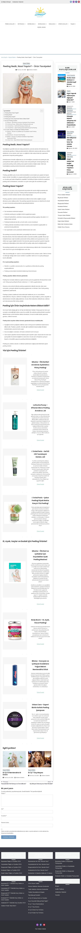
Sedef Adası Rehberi (63, 209)
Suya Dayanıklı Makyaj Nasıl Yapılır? (38, 901)
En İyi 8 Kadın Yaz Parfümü (35, 913)
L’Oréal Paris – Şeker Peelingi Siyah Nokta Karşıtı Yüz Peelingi (22, 127)
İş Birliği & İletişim (6, 2)
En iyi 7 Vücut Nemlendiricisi (36, 904)
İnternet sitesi (5, 822)
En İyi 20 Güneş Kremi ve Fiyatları (37, 898)
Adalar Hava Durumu (63, 227)
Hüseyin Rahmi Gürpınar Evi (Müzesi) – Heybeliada (71, 120)
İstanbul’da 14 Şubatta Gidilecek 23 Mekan (40, 873)
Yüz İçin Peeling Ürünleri (11, 120)
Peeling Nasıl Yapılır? (10, 116)
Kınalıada (52, 24)
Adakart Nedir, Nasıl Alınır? (8, 905)
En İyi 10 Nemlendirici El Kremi (12, 773)
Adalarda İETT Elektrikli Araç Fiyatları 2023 (13, 903)
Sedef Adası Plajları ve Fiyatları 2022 (11, 873)
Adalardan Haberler (17, 2)
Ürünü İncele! (40, 390)
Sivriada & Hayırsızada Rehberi (66, 218)
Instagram (74, 2)
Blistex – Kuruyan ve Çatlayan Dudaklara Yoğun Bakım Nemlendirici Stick (20, 137)
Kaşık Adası (70, 156)
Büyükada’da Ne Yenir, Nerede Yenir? (38, 861)
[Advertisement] (40, 42)
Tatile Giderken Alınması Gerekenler (38, 889)
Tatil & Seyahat (71, 75)
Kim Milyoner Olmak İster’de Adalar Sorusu (71, 142)
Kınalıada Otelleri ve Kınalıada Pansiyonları (67, 876)
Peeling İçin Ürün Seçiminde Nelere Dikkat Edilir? (17, 118)
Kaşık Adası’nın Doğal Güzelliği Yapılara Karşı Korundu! (70, 165)
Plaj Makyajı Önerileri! (34, 895)
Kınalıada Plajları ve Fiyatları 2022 (10, 870)
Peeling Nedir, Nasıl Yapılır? (12, 113)
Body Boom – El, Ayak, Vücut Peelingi (16, 134)
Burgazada (42, 24)
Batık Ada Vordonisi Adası (65, 224)
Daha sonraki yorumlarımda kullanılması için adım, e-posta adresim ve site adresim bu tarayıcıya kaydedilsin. (24, 832)
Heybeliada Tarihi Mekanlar (71, 112)
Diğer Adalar (62, 24)
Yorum (3, 793)
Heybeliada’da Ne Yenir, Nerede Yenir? (39, 864)
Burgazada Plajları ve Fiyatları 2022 (11, 867)
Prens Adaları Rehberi (64, 194)
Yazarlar (57, 895)
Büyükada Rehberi (63, 197)
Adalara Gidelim (33, 69)
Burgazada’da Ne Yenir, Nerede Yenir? (38, 867)
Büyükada (21, 24)
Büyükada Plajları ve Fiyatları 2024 (11, 861)
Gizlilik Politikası (59, 889)
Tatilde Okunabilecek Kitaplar (36, 892)
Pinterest (79, 2)
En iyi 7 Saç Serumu (33, 907)
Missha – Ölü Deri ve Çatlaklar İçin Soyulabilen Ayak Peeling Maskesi (21, 132)
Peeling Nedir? (8, 114)
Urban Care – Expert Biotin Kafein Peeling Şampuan (19, 140)
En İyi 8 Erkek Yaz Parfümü (35, 910)
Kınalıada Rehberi (62, 206)
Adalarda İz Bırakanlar (70, 107)
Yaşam (73, 24)
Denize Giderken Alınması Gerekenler (38, 886)
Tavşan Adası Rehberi (64, 215)
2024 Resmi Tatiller (33, 883)
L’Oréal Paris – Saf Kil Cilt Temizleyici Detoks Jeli (18, 126)
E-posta (4, 815)
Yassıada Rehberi (62, 212)
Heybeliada (31, 24)
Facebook (76, 2)
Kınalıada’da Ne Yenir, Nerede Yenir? (38, 870)
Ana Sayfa (4, 57)
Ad (2, 809)
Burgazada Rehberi (63, 203)
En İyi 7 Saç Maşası (35, 772)
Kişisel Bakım (41, 27)
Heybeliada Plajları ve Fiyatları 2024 (11, 864)
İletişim (57, 886)
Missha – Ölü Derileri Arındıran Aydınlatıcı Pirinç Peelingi (21, 122)
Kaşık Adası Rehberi (63, 221)
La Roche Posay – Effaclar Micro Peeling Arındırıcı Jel (20, 124)
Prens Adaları (9, 24)
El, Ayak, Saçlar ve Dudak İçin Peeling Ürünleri (17, 129)
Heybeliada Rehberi (63, 200)
